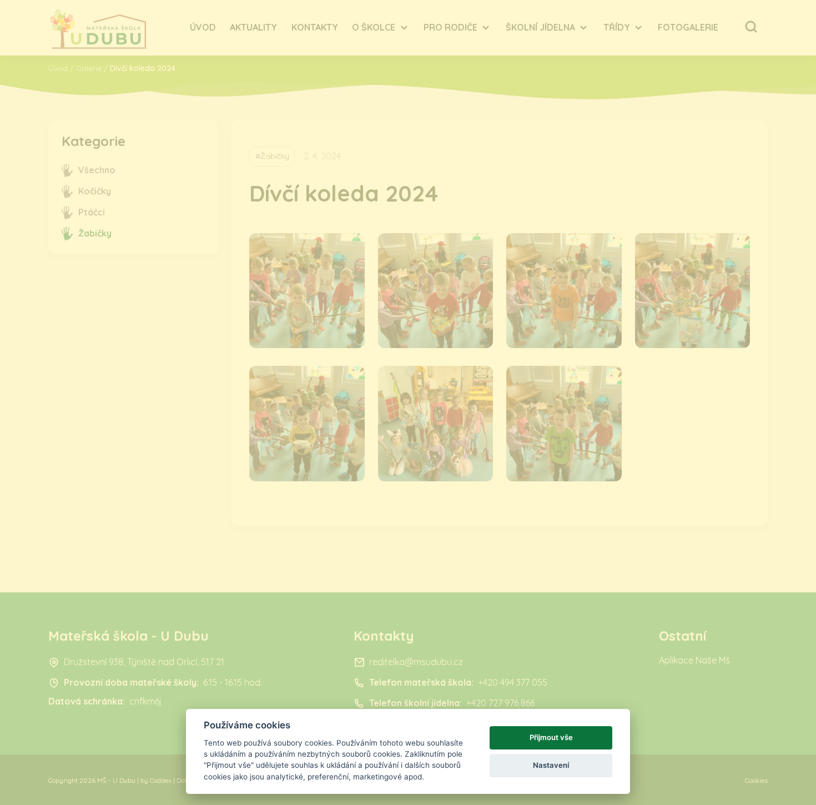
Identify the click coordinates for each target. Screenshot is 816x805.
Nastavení (551, 765)
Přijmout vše (551, 737)
